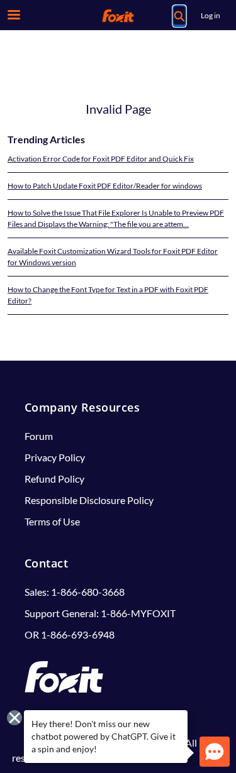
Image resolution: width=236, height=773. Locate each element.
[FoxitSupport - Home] (118, 16)
